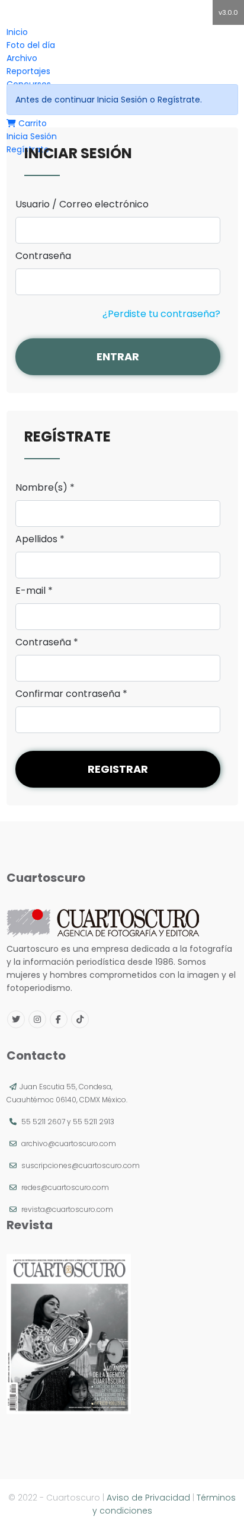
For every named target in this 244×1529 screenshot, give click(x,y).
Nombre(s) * (45, 487)
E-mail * (34, 590)
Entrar (118, 356)
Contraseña (43, 256)
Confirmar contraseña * (71, 693)
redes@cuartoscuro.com (65, 1187)
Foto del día (31, 45)
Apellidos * (40, 539)
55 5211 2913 (93, 1122)
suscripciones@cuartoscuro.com (80, 1165)
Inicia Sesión (32, 136)
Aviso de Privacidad (148, 1498)
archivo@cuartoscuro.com (68, 1143)
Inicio (17, 32)
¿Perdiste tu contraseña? (161, 314)
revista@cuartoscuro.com (67, 1209)
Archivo (22, 58)
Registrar (118, 769)
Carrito (31, 123)
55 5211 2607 (43, 1122)
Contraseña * (46, 642)
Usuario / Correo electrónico (82, 204)
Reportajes (28, 71)
